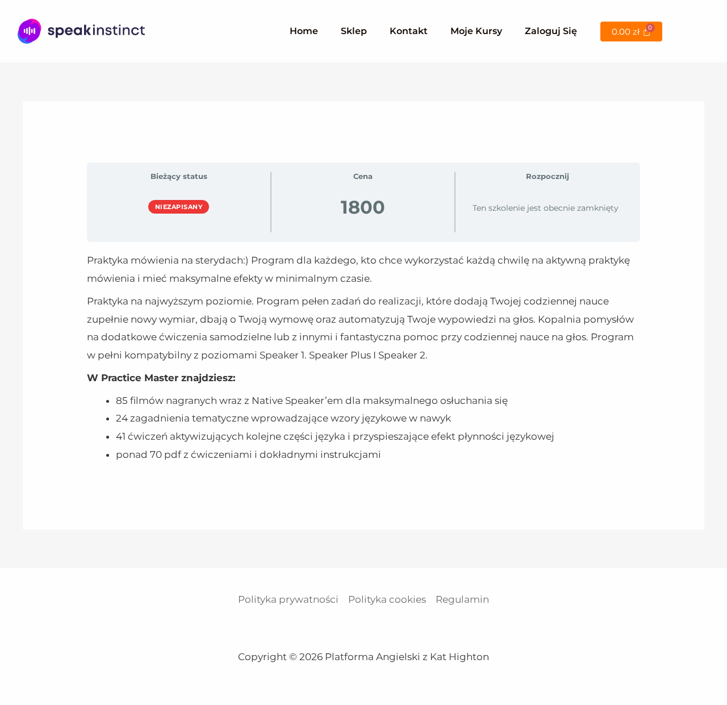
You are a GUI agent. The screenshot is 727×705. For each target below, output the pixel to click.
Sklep (354, 31)
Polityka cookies (387, 599)
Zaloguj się (551, 31)
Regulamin (462, 599)
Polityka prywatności (288, 599)
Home (304, 31)
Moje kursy (476, 31)
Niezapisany (179, 207)
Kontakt (409, 31)
